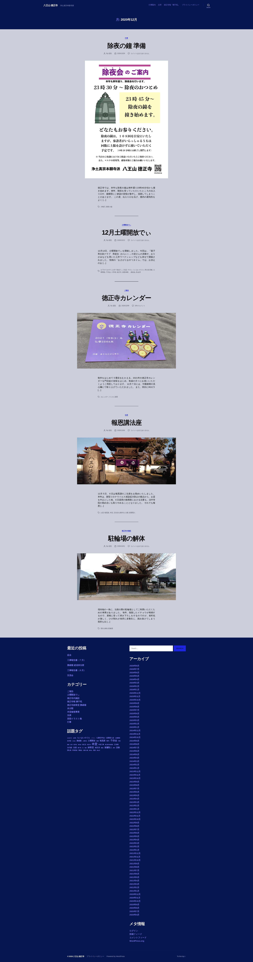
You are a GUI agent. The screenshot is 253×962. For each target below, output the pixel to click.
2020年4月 (134, 915)
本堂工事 (101, 744)
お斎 (102, 512)
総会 (102, 747)
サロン (130, 270)
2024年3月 (134, 761)
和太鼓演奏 (148, 270)
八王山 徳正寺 (50, 5)
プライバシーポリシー (190, 5)
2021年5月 (134, 877)
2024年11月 (134, 734)
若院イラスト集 (74, 718)
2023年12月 (135, 771)
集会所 (138, 272)
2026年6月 (134, 672)
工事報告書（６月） (76, 670)
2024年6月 (134, 751)
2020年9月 (134, 904)
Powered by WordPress (116, 956)
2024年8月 (134, 744)
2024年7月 (134, 747)
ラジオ (111, 397)
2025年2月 (134, 724)
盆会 (69, 655)
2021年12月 (135, 853)
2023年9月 (134, 782)
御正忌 (84, 744)
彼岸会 (75, 744)
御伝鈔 (79, 744)
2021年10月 (135, 860)
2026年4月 (134, 679)
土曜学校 (85, 740)
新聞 (116, 397)
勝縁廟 (79, 741)
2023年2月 (134, 805)
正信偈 (116, 744)
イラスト (93, 738)
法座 (126, 415)
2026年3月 (134, 683)
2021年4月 (134, 880)
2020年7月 (134, 911)
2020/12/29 (121, 53)
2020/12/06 (121, 430)
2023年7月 (134, 788)
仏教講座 (117, 738)
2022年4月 (134, 839)
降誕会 (80, 750)
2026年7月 (134, 669)
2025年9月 (134, 703)
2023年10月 (135, 778)
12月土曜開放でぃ (126, 232)
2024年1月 (134, 768)
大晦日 (103, 207)
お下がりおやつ (106, 270)
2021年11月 (134, 857)
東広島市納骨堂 (109, 744)
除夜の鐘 (109, 207)
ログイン (133, 931)
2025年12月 (135, 693)
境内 (102, 628)
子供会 (108, 272)
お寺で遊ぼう (117, 270)
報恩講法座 (126, 422)
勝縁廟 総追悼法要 (75, 665)
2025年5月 (134, 717)
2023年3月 (134, 802)
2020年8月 (134, 908)
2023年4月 (134, 799)
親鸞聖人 (132, 512)
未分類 (70, 708)
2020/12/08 (125, 306)
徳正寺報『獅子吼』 (172, 5)
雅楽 (94, 750)
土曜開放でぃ (126, 225)
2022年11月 (134, 816)
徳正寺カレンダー (126, 297)
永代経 (69, 748)
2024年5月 (134, 754)
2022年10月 (135, 819)
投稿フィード (135, 934)
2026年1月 (134, 689)
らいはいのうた (138, 270)
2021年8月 (134, 867)
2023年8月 (134, 785)
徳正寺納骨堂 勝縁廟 (76, 705)
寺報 (119, 741)
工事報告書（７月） (76, 660)
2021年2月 (134, 887)
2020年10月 (135, 901)
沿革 (159, 5)
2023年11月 (134, 775)
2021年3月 (134, 884)
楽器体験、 (126, 272)
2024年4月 (134, 758)
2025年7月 (134, 710)
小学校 (113, 272)
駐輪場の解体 (126, 538)
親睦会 (133, 272)
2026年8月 (134, 666)
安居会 (70, 675)
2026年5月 (134, 676)
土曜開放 (91, 741)
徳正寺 (119, 272)
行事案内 (152, 5)
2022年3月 (134, 843)
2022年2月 (134, 846)
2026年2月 (134, 686)
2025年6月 (134, 713)
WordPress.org (136, 941)
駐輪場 (110, 628)
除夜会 (90, 750)
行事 (126, 38)
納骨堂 (91, 747)
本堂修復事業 (73, 712)
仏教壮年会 (100, 738)
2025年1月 (134, 727)
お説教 (74, 738)
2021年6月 (134, 874)
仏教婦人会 (110, 738)
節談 (86, 747)
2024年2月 (134, 764)
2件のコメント (140, 306)
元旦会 (74, 740)
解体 (106, 628)
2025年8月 (134, 707)
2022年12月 (135, 812)
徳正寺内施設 (126, 531)
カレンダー (104, 397)
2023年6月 (134, 792)
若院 (110, 53)
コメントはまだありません (140, 53)
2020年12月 (135, 894)
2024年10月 (135, 737)
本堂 (111, 512)
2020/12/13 (121, 240)
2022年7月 (134, 829)
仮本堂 (69, 741)
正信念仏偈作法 (119, 512)
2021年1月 (134, 891)
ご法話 (124, 270)
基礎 (97, 741)
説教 (118, 747)
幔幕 (68, 744)
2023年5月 (134, 795)
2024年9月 (134, 741)
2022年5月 (134, 836)
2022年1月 (134, 850)
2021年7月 (134, 870)
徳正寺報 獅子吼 (74, 701)
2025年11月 (134, 696)
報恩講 (106, 512)
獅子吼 (79, 747)
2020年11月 (134, 898)
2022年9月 (134, 822)
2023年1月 (134, 809)
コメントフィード (138, 937)
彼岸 (71, 744)
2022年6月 (134, 833)
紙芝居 (97, 748)
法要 (126, 512)
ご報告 (126, 290)
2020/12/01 (121, 546)
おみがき (69, 738)
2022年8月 (134, 826)
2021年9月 (134, 863)
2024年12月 (135, 730)
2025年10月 (135, 700)
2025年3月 (134, 720)
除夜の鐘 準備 (126, 45)
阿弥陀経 (74, 750)
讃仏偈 (69, 750)
